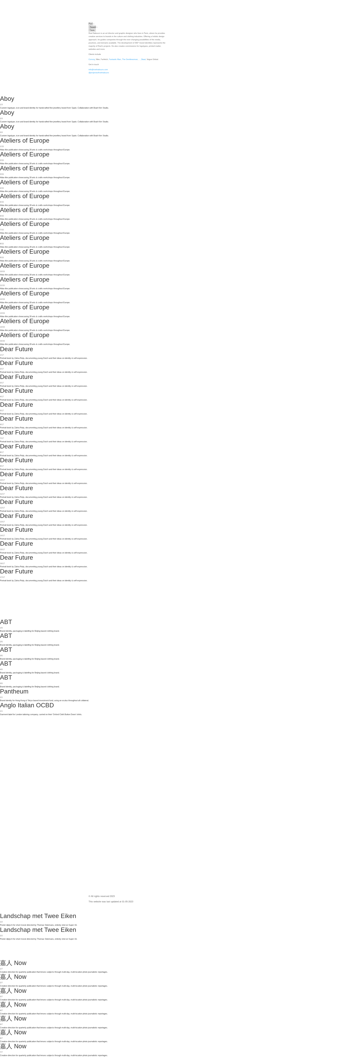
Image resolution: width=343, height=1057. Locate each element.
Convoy (92, 59)
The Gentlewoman (130, 59)
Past (90, 24)
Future (92, 30)
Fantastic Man (115, 59)
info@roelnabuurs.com (98, 69)
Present (93, 27)
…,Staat (142, 59)
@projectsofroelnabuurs (99, 72)
